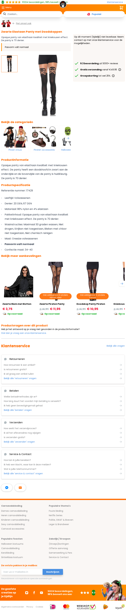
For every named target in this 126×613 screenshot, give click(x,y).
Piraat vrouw (15, 149)
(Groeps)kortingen (59, 543)
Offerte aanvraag (58, 548)
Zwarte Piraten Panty (52, 303)
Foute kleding (56, 510)
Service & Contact (59, 557)
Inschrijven (52, 571)
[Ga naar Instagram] (26, 592)
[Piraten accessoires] (44, 137)
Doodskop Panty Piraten (91, 303)
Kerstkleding (7, 552)
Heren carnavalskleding (13, 515)
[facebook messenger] (6, 487)
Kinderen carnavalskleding (15, 519)
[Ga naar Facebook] (34, 592)
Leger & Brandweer (59, 524)
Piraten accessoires (44, 149)
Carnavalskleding (10, 548)
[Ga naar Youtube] (41, 592)
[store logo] (63, 5)
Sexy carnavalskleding (13, 524)
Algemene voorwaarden (12, 606)
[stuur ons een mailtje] (20, 487)
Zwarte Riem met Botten (16, 303)
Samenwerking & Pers (60, 552)
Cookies (39, 606)
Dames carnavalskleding (14, 510)
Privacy (29, 606)
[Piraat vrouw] (15, 137)
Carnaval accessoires (12, 528)
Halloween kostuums (12, 543)
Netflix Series (55, 515)
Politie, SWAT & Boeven (61, 519)
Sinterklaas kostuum (12, 557)
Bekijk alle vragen (116, 345)
